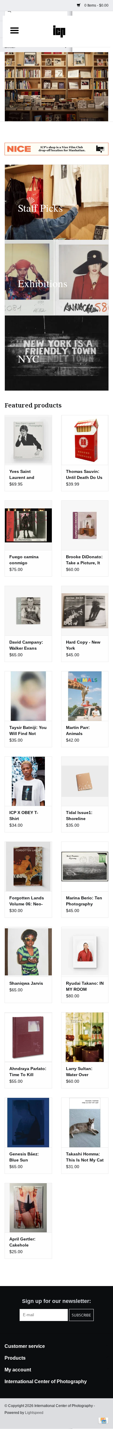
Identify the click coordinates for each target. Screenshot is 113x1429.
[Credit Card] (102, 1420)
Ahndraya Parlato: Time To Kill (27, 1071)
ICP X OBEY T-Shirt (23, 815)
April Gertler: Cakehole (22, 1242)
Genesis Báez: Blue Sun (24, 1157)
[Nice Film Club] (56, 149)
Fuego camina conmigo (24, 559)
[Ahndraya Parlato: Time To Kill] (28, 1037)
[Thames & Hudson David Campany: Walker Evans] (28, 610)
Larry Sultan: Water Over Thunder (79, 1072)
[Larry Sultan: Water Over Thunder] (85, 1037)
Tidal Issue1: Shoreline (79, 815)
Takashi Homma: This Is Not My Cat (85, 1157)
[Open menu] (14, 30)
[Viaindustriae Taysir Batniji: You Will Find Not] (28, 696)
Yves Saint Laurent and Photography (22, 474)
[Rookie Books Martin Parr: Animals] (85, 696)
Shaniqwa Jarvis (26, 983)
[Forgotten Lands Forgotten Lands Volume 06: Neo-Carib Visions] (28, 866)
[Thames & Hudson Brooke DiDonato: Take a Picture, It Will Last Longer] (85, 525)
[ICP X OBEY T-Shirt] (28, 781)
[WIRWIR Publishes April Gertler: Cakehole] (28, 1208)
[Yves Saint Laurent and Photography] (28, 440)
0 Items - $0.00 (95, 5)
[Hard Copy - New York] (85, 610)
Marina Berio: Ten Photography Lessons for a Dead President (84, 901)
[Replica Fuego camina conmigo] (28, 525)
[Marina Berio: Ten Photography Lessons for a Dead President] (85, 866)
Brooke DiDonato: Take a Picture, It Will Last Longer (84, 560)
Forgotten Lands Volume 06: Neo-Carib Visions (26, 901)
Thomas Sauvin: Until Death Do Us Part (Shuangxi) (84, 474)
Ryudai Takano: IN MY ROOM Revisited (85, 986)
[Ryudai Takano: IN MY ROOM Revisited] (85, 952)
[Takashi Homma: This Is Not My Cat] (85, 1122)
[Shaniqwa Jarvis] (28, 952)
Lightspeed (34, 1413)
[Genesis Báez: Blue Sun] (28, 1122)
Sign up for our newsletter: (56, 1301)
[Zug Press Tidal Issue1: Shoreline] (85, 781)
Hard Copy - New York (83, 645)
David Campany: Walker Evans (26, 645)
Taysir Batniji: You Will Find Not (28, 730)
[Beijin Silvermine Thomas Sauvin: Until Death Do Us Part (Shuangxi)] (85, 440)
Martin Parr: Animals (78, 730)
